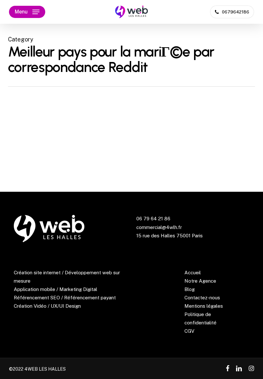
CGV (189, 331)
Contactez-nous (202, 297)
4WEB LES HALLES (45, 369)
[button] (27, 12)
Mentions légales (203, 306)
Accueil (192, 272)
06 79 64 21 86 (153, 218)
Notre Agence (200, 281)
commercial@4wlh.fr (159, 227)
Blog (189, 289)
